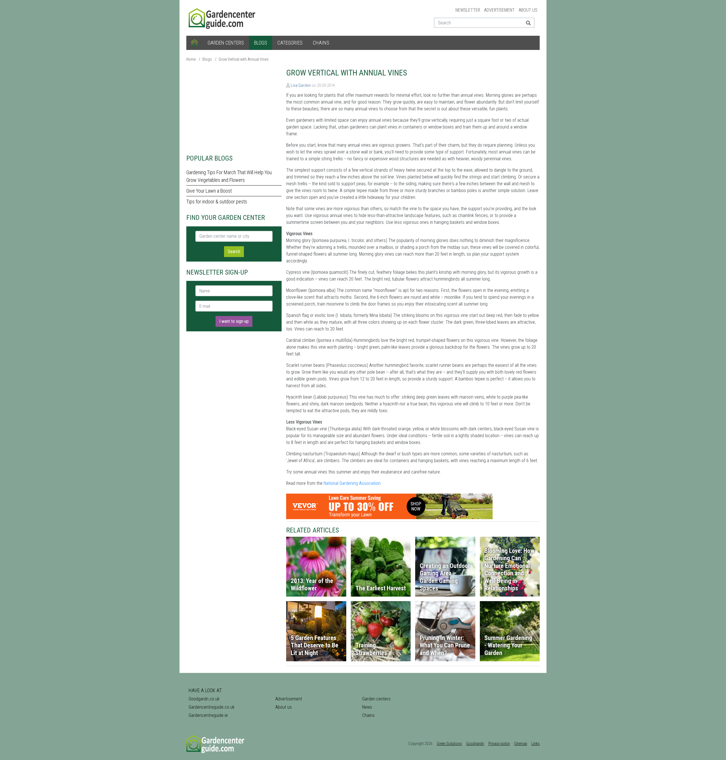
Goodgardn (475, 743)
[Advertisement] (234, 108)
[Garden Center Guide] (223, 17)
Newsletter (467, 10)
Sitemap (520, 743)
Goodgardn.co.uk (204, 699)
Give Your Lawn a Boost (209, 191)
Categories (290, 43)
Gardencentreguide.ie (208, 715)
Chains (321, 43)
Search (234, 251)
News (367, 707)
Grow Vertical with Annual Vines (244, 59)
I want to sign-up (234, 321)
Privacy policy (499, 743)
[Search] (526, 23)
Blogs (260, 43)
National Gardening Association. (353, 483)
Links (535, 743)
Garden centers (226, 43)
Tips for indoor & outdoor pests (216, 202)
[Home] (194, 43)
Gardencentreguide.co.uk (212, 707)
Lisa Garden (301, 85)
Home (191, 59)
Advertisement (499, 10)
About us (528, 10)
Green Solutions (449, 743)
